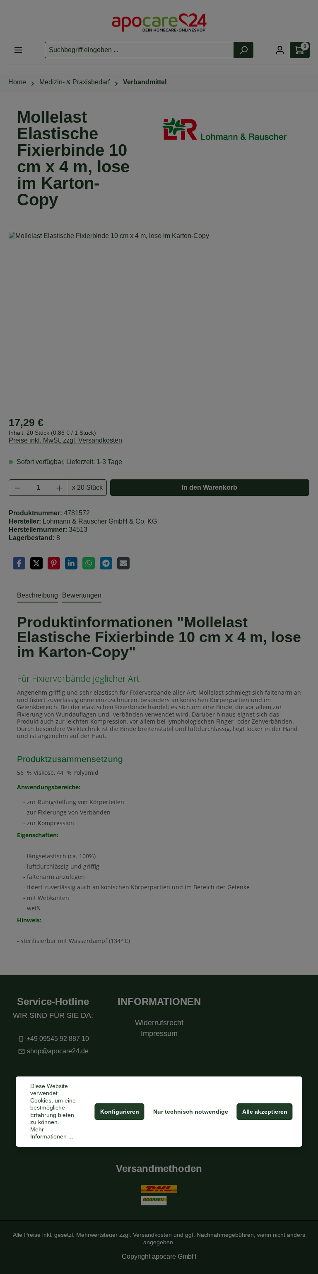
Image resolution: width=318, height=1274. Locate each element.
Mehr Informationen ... (51, 1133)
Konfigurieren (119, 1111)
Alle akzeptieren (264, 1111)
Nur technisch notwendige (190, 1111)
